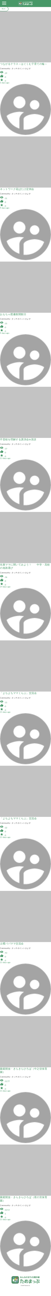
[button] (4, 4)
